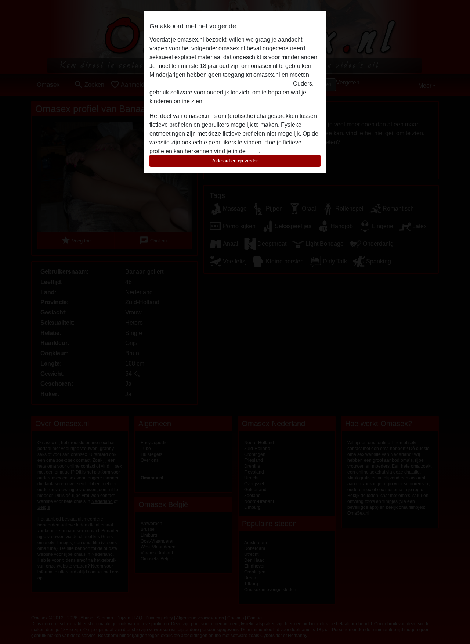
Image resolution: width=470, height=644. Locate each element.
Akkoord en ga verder (235, 160)
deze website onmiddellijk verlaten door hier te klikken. (220, 83)
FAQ (253, 151)
